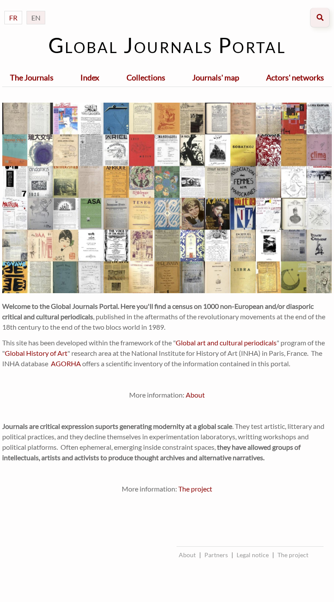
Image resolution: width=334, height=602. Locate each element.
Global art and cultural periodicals (226, 342)
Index (89, 77)
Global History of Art (36, 353)
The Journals (31, 77)
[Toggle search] (320, 17)
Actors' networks (295, 77)
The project (195, 489)
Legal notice (253, 555)
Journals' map (215, 77)
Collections (146, 77)
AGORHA (66, 363)
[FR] (13, 9)
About (195, 395)
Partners (216, 555)
